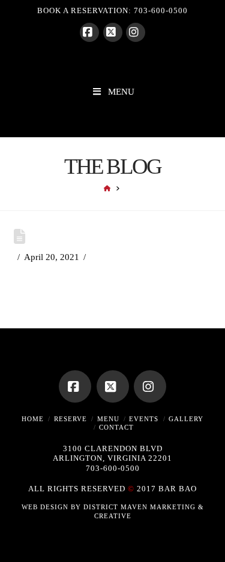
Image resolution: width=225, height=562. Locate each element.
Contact (116, 427)
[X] (112, 32)
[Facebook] (89, 32)
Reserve (70, 418)
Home (33, 418)
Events (143, 418)
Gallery (186, 418)
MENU (121, 91)
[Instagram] (135, 32)
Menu (108, 418)
